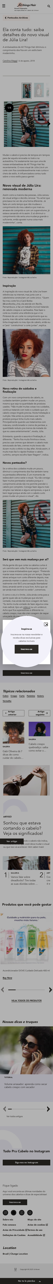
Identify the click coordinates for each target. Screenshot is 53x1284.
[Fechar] (46, 624)
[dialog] (26, 642)
